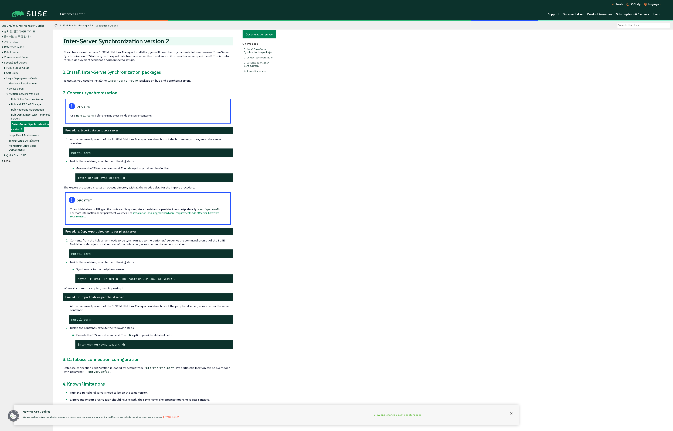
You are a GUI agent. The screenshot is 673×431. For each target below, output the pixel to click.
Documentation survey (259, 34)
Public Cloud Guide (17, 67)
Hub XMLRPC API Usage (26, 104)
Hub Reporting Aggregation (27, 109)
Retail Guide (11, 52)
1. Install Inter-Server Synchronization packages (258, 51)
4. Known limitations (255, 71)
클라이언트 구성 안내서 (18, 36)
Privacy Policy (171, 416)
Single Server (16, 88)
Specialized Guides (15, 62)
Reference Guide (14, 47)
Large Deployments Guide (21, 78)
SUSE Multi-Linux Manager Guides (23, 25)
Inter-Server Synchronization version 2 (30, 127)
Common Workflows (16, 57)
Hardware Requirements (23, 83)
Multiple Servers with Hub (24, 93)
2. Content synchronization (258, 57)
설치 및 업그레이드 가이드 (19, 31)
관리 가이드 (11, 41)
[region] (266, 415)
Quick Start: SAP (16, 155)
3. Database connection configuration (256, 64)
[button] (13, 415)
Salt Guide (12, 73)
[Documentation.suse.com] (56, 26)
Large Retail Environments (24, 135)
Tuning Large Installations (24, 140)
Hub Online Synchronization (27, 99)
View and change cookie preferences (397, 414)
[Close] (511, 413)
